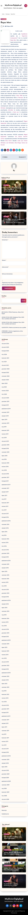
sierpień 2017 (5, 492)
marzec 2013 (5, 654)
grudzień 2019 (5, 401)
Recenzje (3, 19)
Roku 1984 (19, 95)
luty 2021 (4, 361)
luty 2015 (4, 586)
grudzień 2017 (5, 477)
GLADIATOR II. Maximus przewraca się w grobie (14, 327)
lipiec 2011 (4, 727)
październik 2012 (6, 672)
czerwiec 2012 (5, 687)
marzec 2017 (5, 506)
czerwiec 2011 (5, 730)
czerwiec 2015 (5, 575)
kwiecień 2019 (5, 430)
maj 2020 (4, 387)
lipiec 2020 (4, 383)
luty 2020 (4, 394)
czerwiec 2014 (5, 611)
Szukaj (4, 296)
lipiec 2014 (4, 607)
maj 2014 (4, 615)
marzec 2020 (5, 390)
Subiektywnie (5, 814)
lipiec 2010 (4, 766)
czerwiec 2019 (5, 423)
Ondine (5, 157)
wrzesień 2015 (5, 564)
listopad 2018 (5, 448)
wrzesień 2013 (5, 643)
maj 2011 (4, 734)
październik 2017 (6, 484)
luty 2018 (4, 470)
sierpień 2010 (5, 763)
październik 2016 (6, 520)
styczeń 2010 (5, 770)
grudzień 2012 (5, 665)
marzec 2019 (5, 434)
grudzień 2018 (5, 445)
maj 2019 (4, 426)
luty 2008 (4, 795)
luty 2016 (4, 546)
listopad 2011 (5, 712)
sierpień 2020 (5, 379)
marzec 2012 (5, 698)
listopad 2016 (5, 517)
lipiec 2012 (4, 683)
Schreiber (10, 110)
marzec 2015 (5, 582)
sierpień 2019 (5, 416)
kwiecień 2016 (5, 539)
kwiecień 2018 (5, 463)
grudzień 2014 (5, 593)
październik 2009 (6, 781)
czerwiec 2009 (6, 785)
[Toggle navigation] (1, 5)
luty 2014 (4, 625)
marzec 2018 (5, 466)
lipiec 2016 (4, 531)
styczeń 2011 (5, 748)
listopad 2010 (5, 752)
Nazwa (4, 260)
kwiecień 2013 (5, 651)
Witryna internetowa (7, 274)
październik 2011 (6, 716)
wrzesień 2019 (5, 412)
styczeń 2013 (5, 662)
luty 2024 (4, 354)
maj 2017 (4, 499)
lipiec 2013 (4, 647)
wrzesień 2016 (5, 524)
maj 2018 (4, 459)
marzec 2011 (5, 741)
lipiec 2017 (4, 495)
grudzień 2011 (5, 709)
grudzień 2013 (5, 633)
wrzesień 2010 (5, 759)
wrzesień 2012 (5, 676)
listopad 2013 (5, 636)
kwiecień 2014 (5, 618)
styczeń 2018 (5, 473)
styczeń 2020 (5, 397)
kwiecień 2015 (5, 578)
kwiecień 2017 (5, 502)
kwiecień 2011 (5, 738)
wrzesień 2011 (5, 719)
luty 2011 (4, 745)
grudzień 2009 (6, 774)
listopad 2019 (5, 405)
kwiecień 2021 (5, 358)
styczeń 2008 (5, 799)
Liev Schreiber (10, 142)
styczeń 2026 (5, 343)
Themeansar (14, 913)
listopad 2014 (5, 596)
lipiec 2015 (4, 571)
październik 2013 (6, 640)
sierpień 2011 (5, 723)
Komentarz (5, 240)
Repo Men (6, 22)
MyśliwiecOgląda (10, 191)
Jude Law (16, 112)
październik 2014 (6, 600)
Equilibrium (24, 34)
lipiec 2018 (4, 455)
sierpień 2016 (5, 528)
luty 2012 (4, 701)
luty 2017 (4, 510)
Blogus (21, 911)
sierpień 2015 (5, 568)
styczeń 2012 (5, 705)
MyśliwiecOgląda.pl (13, 5)
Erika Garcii (8, 140)
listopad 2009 (5, 777)
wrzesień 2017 (5, 488)
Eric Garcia (18, 136)
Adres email (5, 267)
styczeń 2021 (5, 365)
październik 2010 (6, 756)
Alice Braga (18, 142)
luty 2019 (4, 437)
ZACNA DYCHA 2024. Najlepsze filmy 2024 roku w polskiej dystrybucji (13, 870)
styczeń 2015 (5, 589)
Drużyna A (22, 157)
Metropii (20, 97)
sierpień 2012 (5, 680)
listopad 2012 (5, 669)
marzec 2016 (5, 542)
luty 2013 (4, 658)
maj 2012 (4, 690)
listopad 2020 (5, 372)
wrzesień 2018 (5, 452)
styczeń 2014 (5, 629)
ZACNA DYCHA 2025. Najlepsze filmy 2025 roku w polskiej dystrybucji (13, 854)
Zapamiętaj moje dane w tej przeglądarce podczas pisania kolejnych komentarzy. (12, 283)
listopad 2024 (5, 350)
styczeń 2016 (5, 549)
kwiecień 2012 (5, 694)
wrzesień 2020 (6, 376)
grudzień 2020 (6, 369)
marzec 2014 (5, 622)
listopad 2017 (5, 481)
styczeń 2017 (5, 513)
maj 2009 (4, 788)
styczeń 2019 (5, 441)
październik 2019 (6, 408)
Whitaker (3, 108)
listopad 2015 (5, 557)
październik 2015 (6, 560)
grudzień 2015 (5, 553)
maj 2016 (4, 535)
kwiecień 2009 (5, 792)
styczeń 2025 (5, 347)
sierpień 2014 (5, 604)
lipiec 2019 (4, 419)
